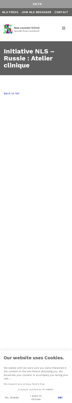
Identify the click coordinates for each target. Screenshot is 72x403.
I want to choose (36, 397)
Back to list (11, 93)
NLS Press (10, 12)
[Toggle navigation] (64, 28)
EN (35, 4)
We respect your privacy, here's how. (24, 384)
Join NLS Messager (36, 12)
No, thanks (12, 397)
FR (40, 4)
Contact (61, 12)
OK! (60, 397)
